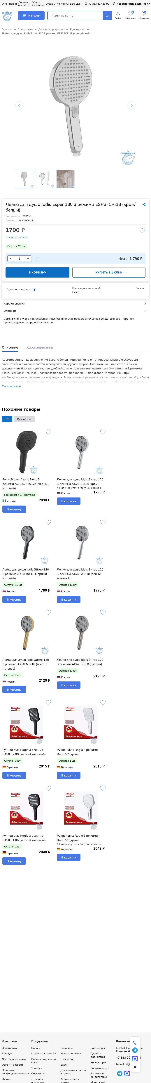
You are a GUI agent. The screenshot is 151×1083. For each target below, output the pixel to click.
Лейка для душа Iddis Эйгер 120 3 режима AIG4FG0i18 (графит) (80, 662)
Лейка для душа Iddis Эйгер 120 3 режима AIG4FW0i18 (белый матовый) (80, 574)
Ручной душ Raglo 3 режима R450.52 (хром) (77, 752)
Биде (63, 1064)
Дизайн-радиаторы (98, 1055)
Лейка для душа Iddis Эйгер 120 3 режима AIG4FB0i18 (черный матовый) (25, 574)
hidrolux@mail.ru (127, 1064)
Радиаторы (98, 1048)
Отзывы (50, 3)
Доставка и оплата (24, 3)
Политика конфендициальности (15, 1072)
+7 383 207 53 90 (128, 1057)
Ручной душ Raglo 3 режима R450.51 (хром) (77, 838)
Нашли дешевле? (16, 237)
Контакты (63, 3)
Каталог (34, 15)
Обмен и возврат (38, 3)
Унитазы (36, 1068)
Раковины (66, 1048)
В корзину (37, 272)
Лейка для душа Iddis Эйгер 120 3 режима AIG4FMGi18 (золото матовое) (25, 664)
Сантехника (25, 29)
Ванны (35, 1048)
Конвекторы (98, 1062)
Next (131, 105)
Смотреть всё (11, 386)
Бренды (75, 3)
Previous (19, 105)
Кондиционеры (100, 1068)
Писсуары (66, 1059)
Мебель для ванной (43, 1053)
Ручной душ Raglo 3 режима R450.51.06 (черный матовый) (24, 838)
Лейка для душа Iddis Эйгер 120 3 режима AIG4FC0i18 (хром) (80, 481)
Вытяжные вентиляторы (99, 1075)
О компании (9, 3)
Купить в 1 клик (108, 272)
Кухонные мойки (70, 1053)
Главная (7, 29)
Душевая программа (51, 29)
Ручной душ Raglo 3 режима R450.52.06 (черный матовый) (24, 752)
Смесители (38, 1073)
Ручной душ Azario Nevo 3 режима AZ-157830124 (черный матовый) (25, 483)
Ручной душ (77, 29)
